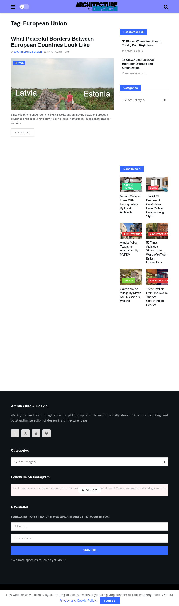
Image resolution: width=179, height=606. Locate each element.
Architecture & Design (28, 51)
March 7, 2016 (54, 51)
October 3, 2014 (133, 51)
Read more (24, 131)
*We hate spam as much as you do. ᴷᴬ (38, 560)
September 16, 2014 (135, 73)
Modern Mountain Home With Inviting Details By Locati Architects (130, 204)
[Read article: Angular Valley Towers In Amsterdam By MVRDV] (131, 231)
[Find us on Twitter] (25, 433)
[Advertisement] (144, 135)
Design (128, 280)
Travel (19, 62)
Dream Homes (128, 186)
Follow (91, 490)
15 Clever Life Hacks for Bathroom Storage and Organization (138, 63)
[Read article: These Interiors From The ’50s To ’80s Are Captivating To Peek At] (157, 277)
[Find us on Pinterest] (46, 433)
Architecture (133, 234)
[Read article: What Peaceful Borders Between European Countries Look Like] (62, 84)
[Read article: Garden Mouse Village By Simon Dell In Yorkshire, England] (131, 277)
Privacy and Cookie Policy (77, 600)
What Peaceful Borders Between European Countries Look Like (52, 41)
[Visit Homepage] (96, 6)
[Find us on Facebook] (15, 433)
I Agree (109, 600)
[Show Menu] (13, 6)
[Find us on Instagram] (36, 433)
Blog (153, 187)
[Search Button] (166, 6)
